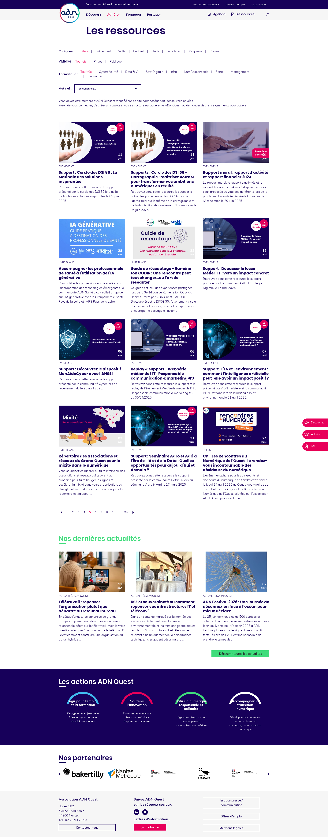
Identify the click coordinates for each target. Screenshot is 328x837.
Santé (220, 71)
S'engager (133, 14)
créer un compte (109, 105)
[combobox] (107, 88)
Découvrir (94, 14)
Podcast (138, 51)
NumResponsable (196, 71)
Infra (173, 71)
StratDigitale (154, 71)
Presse (214, 51)
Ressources (245, 14)
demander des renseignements (207, 105)
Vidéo (122, 51)
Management (240, 71)
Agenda (219, 14)
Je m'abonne (150, 827)
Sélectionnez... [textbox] (87, 88)
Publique (116, 61)
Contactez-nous (87, 827)
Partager (154, 14)
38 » (126, 512)
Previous (59, 774)
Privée (98, 61)
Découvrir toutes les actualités (240, 653)
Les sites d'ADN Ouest (205, 4)
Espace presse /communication (231, 803)
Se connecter (258, 4)
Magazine (195, 51)
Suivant (134, 512)
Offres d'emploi (231, 816)
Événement (103, 51)
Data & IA (132, 71)
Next (268, 774)
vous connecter (81, 105)
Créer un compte (235, 4)
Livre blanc (173, 51)
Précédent (60, 512)
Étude (155, 51)
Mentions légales (231, 828)
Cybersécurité (108, 71)
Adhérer (113, 14)
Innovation (95, 76)
